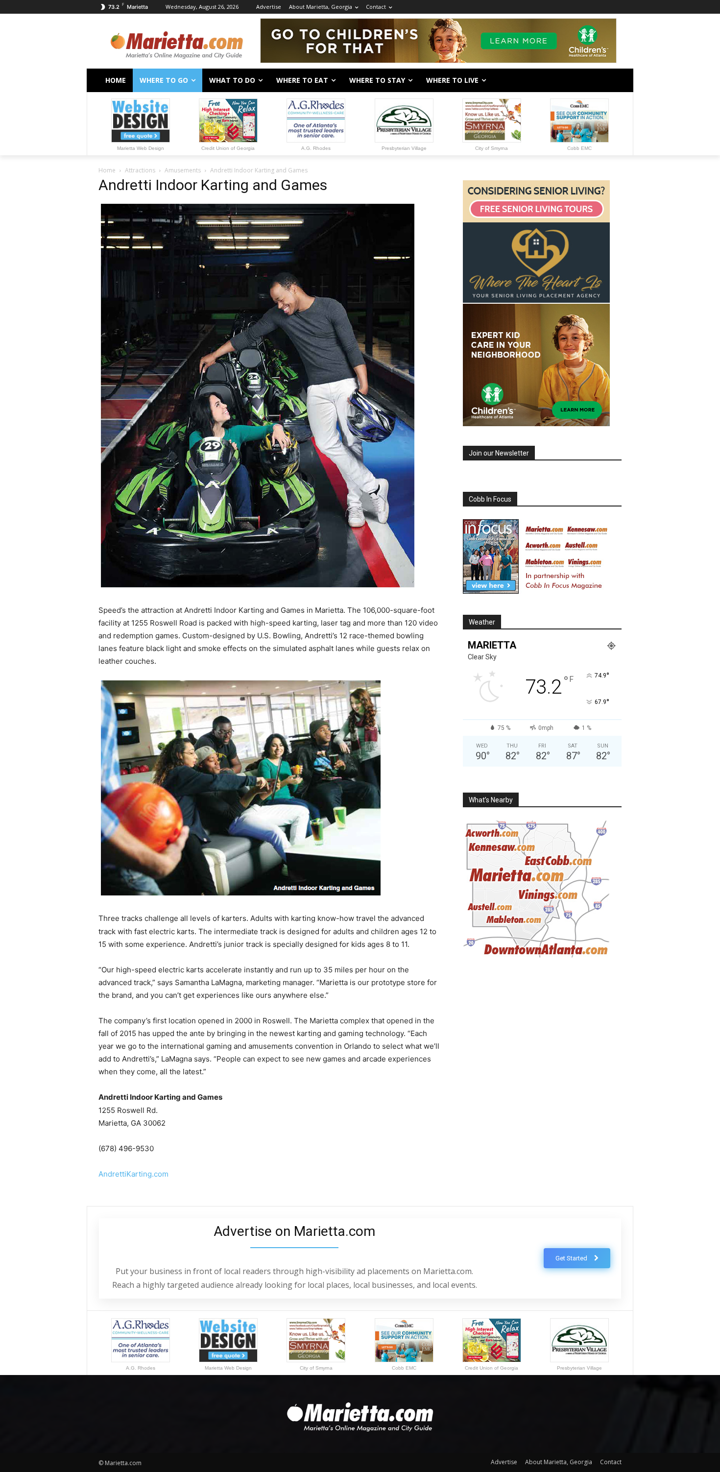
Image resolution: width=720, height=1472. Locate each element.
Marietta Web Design (140, 148)
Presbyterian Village (404, 148)
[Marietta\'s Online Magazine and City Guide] (176, 42)
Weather (482, 622)
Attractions (140, 170)
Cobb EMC (579, 148)
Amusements (183, 170)
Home (107, 170)
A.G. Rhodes (316, 148)
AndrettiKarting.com (133, 1174)
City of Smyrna (491, 148)
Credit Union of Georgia (228, 148)
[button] (610, 80)
